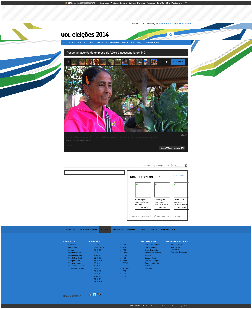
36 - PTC (123, 274)
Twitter (95, 294)
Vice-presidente (74, 261)
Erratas (168, 165)
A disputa (148, 266)
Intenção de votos (177, 245)
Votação (148, 255)
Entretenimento (88, 229)
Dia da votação (151, 258)
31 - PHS (97, 258)
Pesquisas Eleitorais (177, 241)
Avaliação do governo (179, 252)
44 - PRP (97, 279)
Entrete (132, 3)
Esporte (123, 3)
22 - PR (97, 274)
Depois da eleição (152, 263)
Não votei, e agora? (152, 261)
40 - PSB (123, 245)
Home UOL (71, 229)
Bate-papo (104, 3)
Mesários (148, 268)
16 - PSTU (124, 263)
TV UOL (160, 3)
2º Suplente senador (76, 268)
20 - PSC (123, 247)
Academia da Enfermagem (139, 216)
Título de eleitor (151, 247)
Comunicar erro (180, 166)
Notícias (115, 3)
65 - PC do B (99, 247)
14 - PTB (123, 271)
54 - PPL (97, 268)
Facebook (91, 294)
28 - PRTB (98, 282)
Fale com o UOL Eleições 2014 (151, 165)
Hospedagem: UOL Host (183, 306)
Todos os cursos (178, 176)
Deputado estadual (75, 255)
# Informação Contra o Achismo (175, 23)
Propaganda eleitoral (153, 253)
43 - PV (122, 279)
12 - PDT (97, 255)
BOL (168, 3)
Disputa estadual (86, 42)
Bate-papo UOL (168, 229)
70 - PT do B (124, 268)
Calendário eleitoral (152, 245)
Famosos (151, 3)
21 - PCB (97, 250)
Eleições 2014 (90, 34)
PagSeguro (176, 3)
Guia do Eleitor (148, 241)
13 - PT (122, 266)
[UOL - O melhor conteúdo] (68, 4)
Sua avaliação (137, 42)
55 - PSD (123, 250)
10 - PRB (97, 276)
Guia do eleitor (152, 42)
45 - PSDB (124, 253)
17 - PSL (123, 258)
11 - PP (97, 266)
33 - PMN (97, 263)
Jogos (153, 229)
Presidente (72, 245)
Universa (141, 3)
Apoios (125, 42)
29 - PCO (97, 253)
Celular (99, 294)
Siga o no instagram (171, 148)
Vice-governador (74, 263)
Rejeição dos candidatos (176, 248)
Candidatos (69, 241)
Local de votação (151, 250)
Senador (71, 250)
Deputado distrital (75, 258)
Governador (72, 247)
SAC (93, 3)
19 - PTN (123, 276)
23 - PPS (97, 271)
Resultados (102, 42)
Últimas (72, 42)
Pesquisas (114, 42)
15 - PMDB (98, 261)
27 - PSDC (124, 255)
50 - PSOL (124, 261)
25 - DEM (97, 245)
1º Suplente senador (76, 266)
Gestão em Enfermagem (160, 216)
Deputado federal (74, 253)
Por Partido (95, 241)
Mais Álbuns (178, 62)
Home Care (176, 216)
